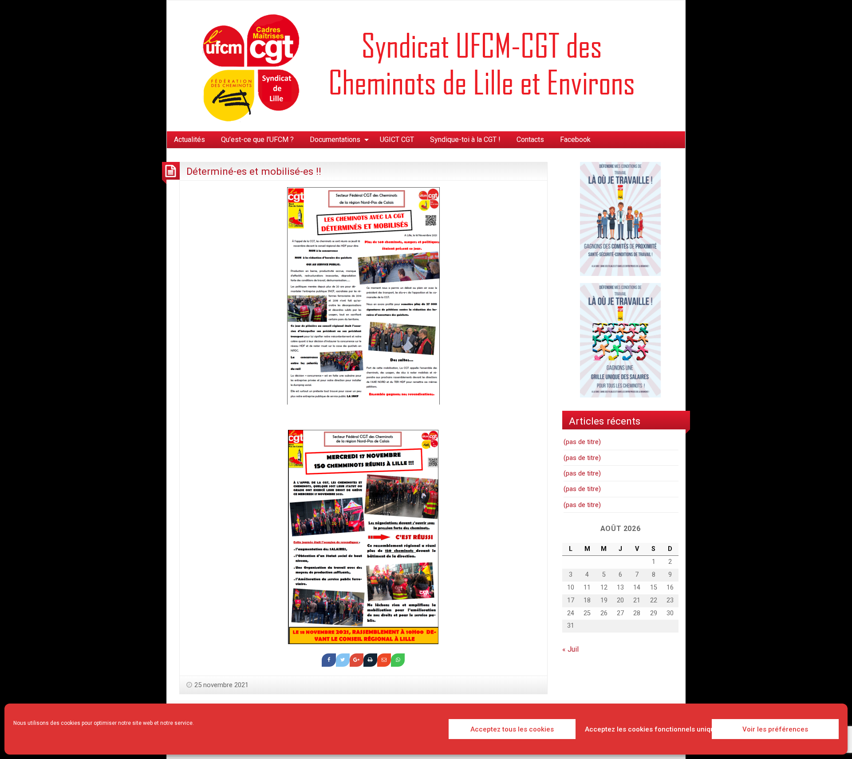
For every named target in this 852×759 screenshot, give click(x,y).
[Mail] (384, 660)
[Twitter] (343, 660)
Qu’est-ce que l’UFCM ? (257, 139)
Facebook (575, 139)
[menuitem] (189, 139)
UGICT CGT (397, 139)
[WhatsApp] (398, 660)
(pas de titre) (582, 442)
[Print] (370, 660)
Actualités (189, 139)
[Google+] (356, 660)
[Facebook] (328, 660)
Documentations (335, 139)
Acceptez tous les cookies (512, 729)
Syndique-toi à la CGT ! (465, 139)
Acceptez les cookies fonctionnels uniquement (646, 729)
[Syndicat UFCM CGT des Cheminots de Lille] (426, 65)
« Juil (570, 649)
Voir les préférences (775, 729)
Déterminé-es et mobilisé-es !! (253, 171)
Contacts (530, 139)
